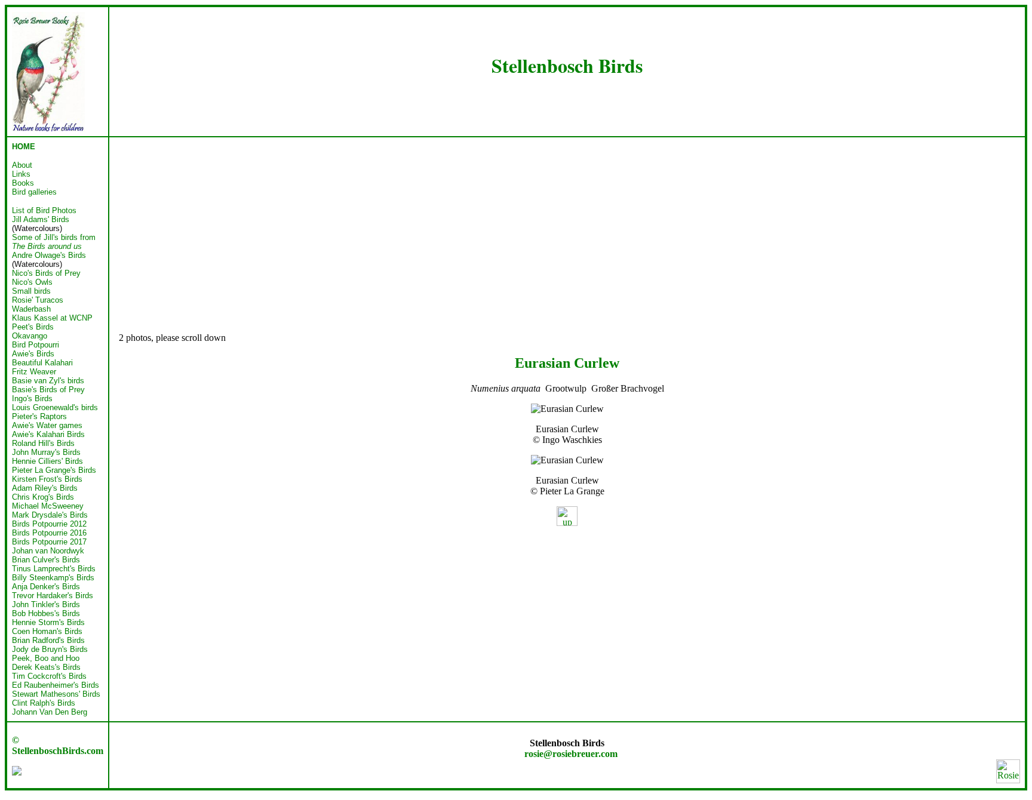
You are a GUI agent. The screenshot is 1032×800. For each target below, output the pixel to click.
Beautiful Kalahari (42, 362)
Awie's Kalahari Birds (48, 434)
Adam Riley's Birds (45, 488)
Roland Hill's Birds (43, 443)
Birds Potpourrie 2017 (49, 541)
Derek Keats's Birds (46, 667)
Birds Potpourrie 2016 (49, 532)
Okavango (29, 335)
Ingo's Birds (32, 398)
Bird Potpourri (35, 344)
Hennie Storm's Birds (48, 622)
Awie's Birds (33, 353)
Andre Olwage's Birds (49, 255)
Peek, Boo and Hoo (45, 658)
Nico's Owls (32, 282)
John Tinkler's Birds (46, 604)
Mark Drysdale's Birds (50, 514)
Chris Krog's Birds (43, 497)
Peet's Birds (33, 326)
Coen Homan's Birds (47, 631)
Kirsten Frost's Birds (47, 479)
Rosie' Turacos (37, 300)
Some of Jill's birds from (54, 242)
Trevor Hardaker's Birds (52, 595)
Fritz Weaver (34, 371)
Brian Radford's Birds (48, 640)
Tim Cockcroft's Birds (49, 676)
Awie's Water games (47, 425)
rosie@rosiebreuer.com (571, 754)
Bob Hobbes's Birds (46, 613)
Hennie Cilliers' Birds (47, 461)
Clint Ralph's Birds (43, 703)
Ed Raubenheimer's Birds (55, 685)
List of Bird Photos (44, 210)
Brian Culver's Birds (46, 559)
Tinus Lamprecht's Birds (54, 568)
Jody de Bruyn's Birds (50, 649)
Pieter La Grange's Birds (54, 470)
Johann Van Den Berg (49, 711)
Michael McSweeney (48, 505)
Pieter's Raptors (39, 416)
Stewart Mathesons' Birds (56, 694)
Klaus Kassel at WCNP (52, 317)
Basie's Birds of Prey (48, 389)
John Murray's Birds (46, 452)
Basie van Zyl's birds (48, 380)
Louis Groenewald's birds (55, 407)
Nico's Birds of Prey (46, 273)
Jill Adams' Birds (40, 219)
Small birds (31, 291)
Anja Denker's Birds (46, 586)
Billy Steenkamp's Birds (53, 577)
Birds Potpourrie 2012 (49, 523)
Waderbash (31, 308)
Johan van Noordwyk (48, 550)
